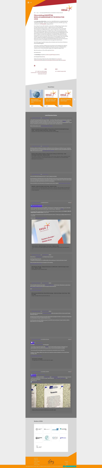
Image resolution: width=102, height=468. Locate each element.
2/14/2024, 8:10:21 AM (45, 254)
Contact (67, 462)
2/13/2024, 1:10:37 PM (45, 311)
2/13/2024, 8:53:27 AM (38, 342)
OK (64, 466)
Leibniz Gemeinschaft (38, 60)
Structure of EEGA (37, 464)
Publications (36, 462)
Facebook (64, 60)
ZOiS (33, 342)
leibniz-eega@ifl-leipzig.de (51, 54)
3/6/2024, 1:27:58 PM (46, 205)
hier (53, 50)
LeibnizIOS (34, 374)
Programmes (36, 459)
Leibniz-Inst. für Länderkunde (37, 205)
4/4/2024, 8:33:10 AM (45, 174)
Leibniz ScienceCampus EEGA (36, 117)
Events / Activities (37, 461)
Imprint (67, 464)
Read (32, 105)
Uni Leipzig (58, 58)
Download (66, 461)
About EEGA (36, 458)
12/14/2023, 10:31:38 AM (41, 374)
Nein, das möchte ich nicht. (71, 466)
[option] (36, 99)
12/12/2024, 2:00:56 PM (45, 117)
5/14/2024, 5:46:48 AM (45, 146)
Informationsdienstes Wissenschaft (51, 60)
